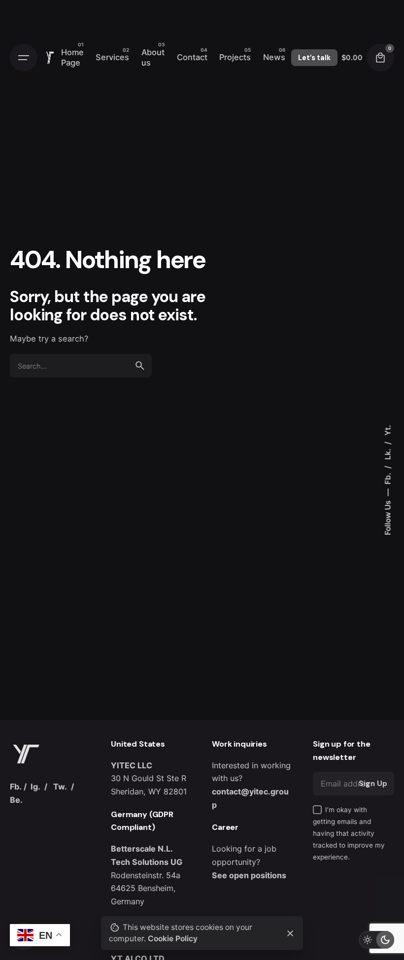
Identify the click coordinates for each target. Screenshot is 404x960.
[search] (140, 365)
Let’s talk (314, 58)
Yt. (387, 430)
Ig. (35, 786)
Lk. (387, 453)
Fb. (387, 477)
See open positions (249, 875)
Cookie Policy (173, 938)
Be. (16, 800)
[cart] (380, 57)
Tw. (60, 786)
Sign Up (373, 784)
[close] (290, 933)
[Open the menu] (23, 57)
